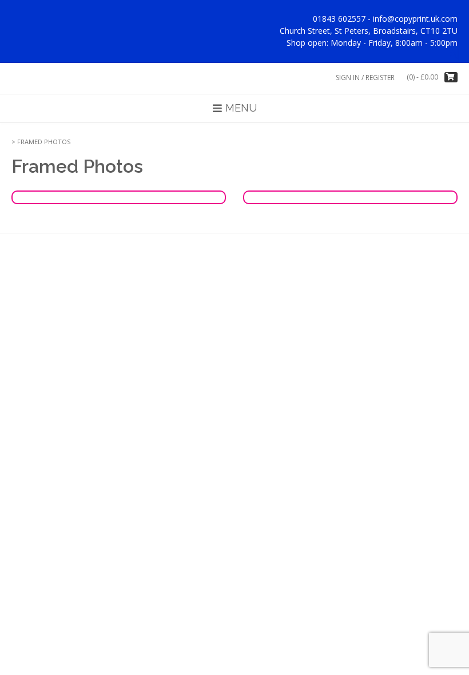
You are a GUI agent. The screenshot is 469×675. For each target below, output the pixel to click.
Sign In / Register (365, 77)
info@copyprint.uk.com (415, 18)
